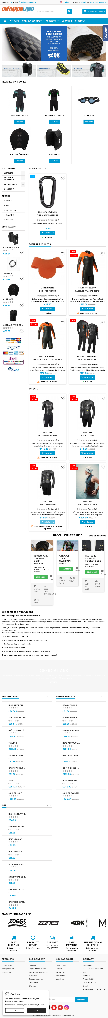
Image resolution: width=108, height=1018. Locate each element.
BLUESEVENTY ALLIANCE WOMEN (47, 359)
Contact (5, 2)
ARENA (9, 200)
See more (19, 121)
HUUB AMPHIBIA (15, 705)
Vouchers (60, 979)
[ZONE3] (48, 923)
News (52, 579)
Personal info (61, 965)
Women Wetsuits (54, 115)
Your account (64, 959)
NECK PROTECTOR (47, 291)
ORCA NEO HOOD (16, 889)
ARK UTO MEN (87, 435)
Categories (8, 168)
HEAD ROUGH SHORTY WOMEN (71, 755)
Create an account (97, 2)
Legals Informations (37, 968)
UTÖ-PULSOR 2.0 (16, 730)
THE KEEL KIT (8, 273)
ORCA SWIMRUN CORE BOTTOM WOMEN (71, 718)
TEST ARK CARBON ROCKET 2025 (93, 558)
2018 (10, 781)
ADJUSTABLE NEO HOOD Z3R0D (17, 864)
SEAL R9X (12, 743)
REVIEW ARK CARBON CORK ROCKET (41, 559)
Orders (59, 968)
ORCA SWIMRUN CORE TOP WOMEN (71, 705)
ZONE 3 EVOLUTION (17, 718)
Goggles (89, 115)
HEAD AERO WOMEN (87, 359)
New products (37, 168)
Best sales (6, 972)
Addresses (60, 975)
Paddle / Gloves (19, 154)
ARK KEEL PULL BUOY (12, 247)
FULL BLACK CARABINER (47, 215)
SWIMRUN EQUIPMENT (32, 21)
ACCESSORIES (52, 21)
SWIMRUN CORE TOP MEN (17, 755)
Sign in (84, 2)
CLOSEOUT (80, 21)
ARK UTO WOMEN (48, 504)
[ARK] (79, 923)
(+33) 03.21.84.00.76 (27, 2)
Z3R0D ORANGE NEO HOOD (17, 877)
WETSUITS (14, 21)
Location (67, 21)
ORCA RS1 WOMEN (70, 730)
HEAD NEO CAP (15, 839)
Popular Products (40, 244)
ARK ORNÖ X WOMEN (47, 435)
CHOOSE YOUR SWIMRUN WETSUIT (65, 559)
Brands (6, 196)
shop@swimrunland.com (94, 989)
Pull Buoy (54, 154)
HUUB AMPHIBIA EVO (71, 781)
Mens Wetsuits (19, 115)
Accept (36, 1010)
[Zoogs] (54, 43)
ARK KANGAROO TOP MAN (13, 325)
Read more (40, 577)
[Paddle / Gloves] (19, 139)
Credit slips (60, 972)
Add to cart (48, 233)
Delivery (32, 965)
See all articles (97, 535)
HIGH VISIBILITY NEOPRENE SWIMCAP (17, 814)
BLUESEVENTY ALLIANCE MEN (87, 291)
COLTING (9, 219)
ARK (7, 205)
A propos (33, 975)
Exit (15, 1010)
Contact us (33, 982)
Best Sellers (9, 226)
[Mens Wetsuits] (19, 100)
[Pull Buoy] (54, 139)
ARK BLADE (8, 299)
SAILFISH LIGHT (15, 793)
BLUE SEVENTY (12, 210)
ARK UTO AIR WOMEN (87, 504)
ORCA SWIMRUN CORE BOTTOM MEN (17, 768)
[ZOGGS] (17, 923)
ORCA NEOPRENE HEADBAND (17, 827)
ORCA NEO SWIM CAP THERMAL (17, 902)
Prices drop (7, 965)
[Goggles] (89, 100)
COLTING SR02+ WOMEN (71, 768)
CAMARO (10, 215)
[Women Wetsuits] (54, 100)
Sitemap (32, 986)
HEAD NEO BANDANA (17, 852)
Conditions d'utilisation (38, 972)
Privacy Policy (37, 1005)
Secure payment (36, 979)
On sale (33, 388)
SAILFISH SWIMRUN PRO (71, 793)
